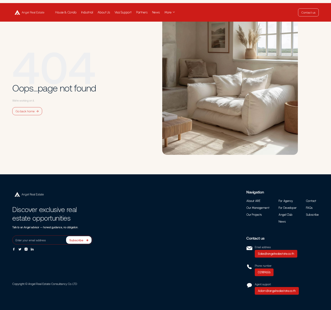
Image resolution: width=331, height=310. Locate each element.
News (156, 12)
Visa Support (123, 12)
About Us (103, 12)
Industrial (87, 12)
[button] (169, 12)
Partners (141, 12)
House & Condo (66, 12)
